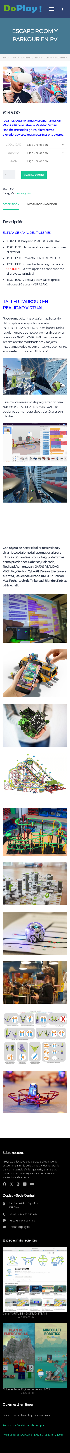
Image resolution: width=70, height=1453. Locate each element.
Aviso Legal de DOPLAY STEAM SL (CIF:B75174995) (33, 1434)
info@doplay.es (20, 1227)
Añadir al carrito (34, 175)
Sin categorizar (22, 57)
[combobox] (45, 145)
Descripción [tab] (11, 204)
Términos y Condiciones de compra (23, 1425)
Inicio (6, 57)
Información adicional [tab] (43, 204)
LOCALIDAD (13, 144)
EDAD (13, 161)
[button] (8, 72)
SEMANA (13, 152)
